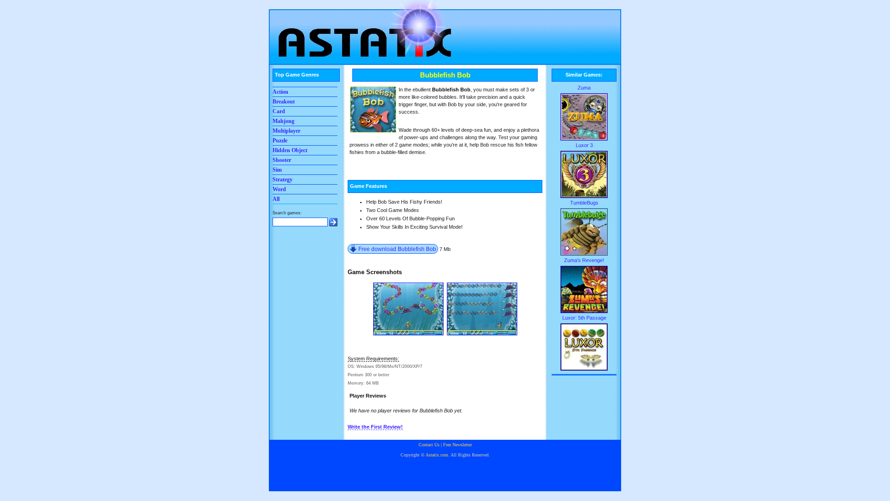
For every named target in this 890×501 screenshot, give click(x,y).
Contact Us (429, 444)
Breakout (284, 101)
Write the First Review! (375, 427)
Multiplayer (286, 131)
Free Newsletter (457, 444)
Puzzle (280, 140)
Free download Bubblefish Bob (397, 249)
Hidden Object (290, 150)
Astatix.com (437, 454)
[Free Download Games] (361, 30)
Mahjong (283, 121)
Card (279, 111)
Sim (277, 170)
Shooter (282, 160)
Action (280, 92)
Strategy (282, 179)
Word (279, 189)
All (276, 199)
